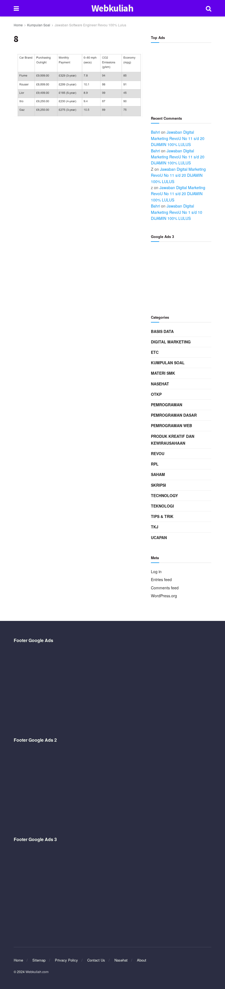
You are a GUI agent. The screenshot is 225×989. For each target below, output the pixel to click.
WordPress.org (164, 595)
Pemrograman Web (171, 425)
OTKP (156, 394)
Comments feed (165, 587)
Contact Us (96, 960)
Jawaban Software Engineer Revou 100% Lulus (90, 25)
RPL (155, 464)
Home (18, 25)
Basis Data (162, 331)
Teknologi (162, 506)
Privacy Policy (66, 960)
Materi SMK (163, 373)
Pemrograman (166, 404)
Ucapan (159, 537)
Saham (158, 474)
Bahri (155, 132)
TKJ (154, 526)
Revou (157, 453)
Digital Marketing (171, 341)
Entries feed (161, 579)
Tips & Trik (162, 516)
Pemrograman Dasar (174, 415)
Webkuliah (112, 8)
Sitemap (39, 960)
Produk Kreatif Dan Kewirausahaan (172, 439)
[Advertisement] (181, 75)
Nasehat (160, 383)
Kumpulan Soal (38, 25)
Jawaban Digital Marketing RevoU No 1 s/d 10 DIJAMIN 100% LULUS (176, 212)
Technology (164, 495)
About (141, 960)
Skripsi (158, 485)
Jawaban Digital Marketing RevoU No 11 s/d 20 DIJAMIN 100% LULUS (177, 138)
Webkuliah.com (37, 971)
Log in (156, 571)
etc (155, 352)
